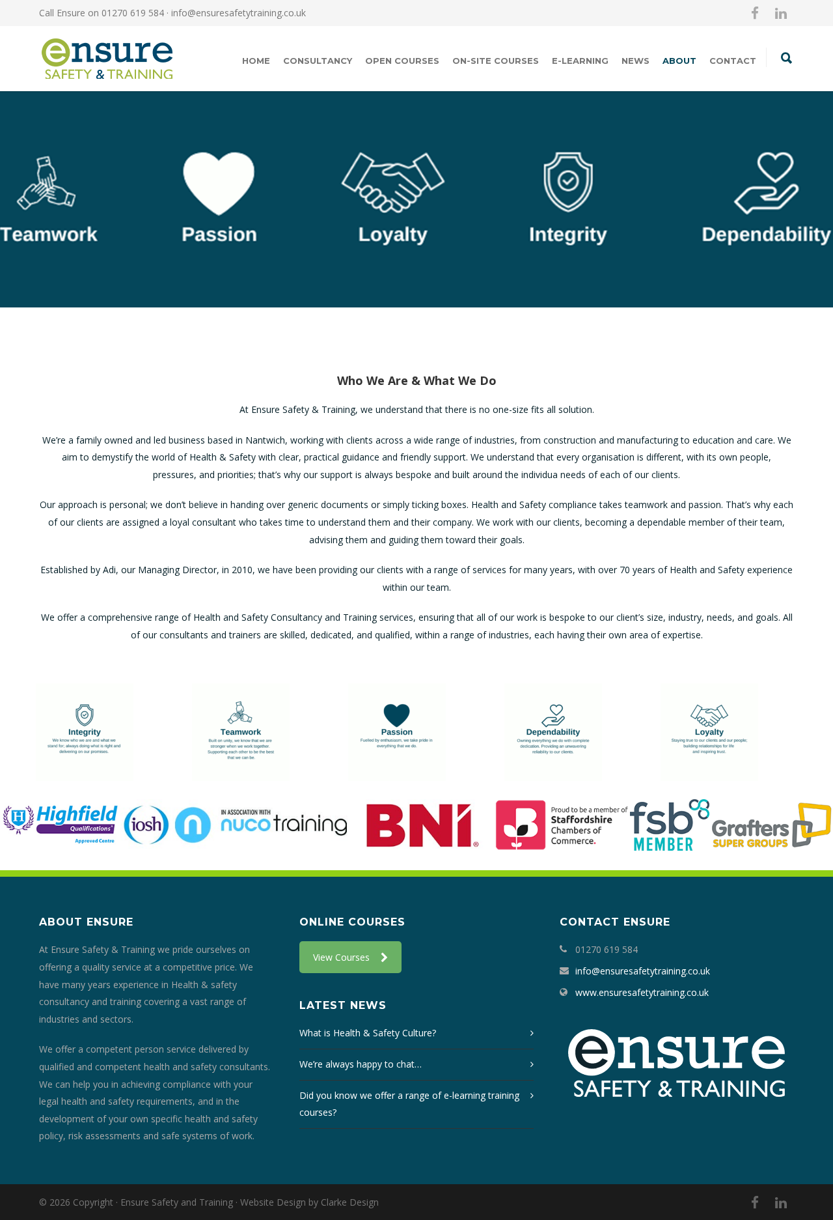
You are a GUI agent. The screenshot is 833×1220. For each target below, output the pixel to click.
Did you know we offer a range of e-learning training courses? (409, 1104)
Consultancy (317, 60)
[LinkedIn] (781, 13)
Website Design (273, 1202)
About (679, 60)
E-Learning (580, 60)
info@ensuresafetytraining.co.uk (238, 13)
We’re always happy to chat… (360, 1064)
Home (256, 60)
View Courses (341, 957)
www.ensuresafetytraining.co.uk (642, 992)
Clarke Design (350, 1202)
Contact (732, 60)
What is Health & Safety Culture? (367, 1033)
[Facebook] (755, 13)
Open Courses (402, 60)
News (635, 60)
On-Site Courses (495, 60)
